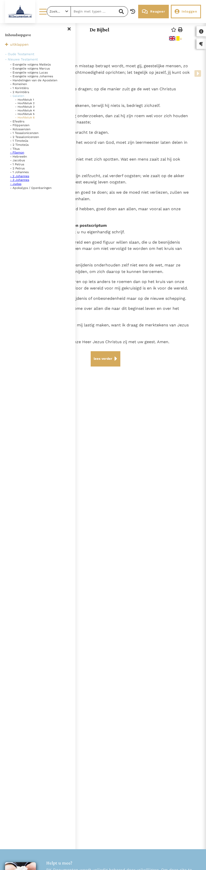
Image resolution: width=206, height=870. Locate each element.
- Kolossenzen (20, 129)
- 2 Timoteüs (19, 145)
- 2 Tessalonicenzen (24, 137)
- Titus (15, 149)
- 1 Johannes (19, 172)
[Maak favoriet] (173, 29)
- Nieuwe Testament (21, 59)
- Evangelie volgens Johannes (31, 76)
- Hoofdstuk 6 (25, 117)
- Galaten (17, 96)
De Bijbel (99, 30)
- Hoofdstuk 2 (24, 103)
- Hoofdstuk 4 (25, 110)
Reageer (157, 11)
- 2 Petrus (17, 168)
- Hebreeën (18, 156)
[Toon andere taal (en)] (172, 38)
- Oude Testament (19, 54)
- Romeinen (18, 84)
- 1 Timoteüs (19, 140)
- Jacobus (17, 160)
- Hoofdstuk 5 (24, 114)
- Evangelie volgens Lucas (29, 72)
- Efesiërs (17, 121)
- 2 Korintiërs (19, 92)
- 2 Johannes (19, 176)
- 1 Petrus (17, 164)
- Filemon (17, 152)
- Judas (15, 184)
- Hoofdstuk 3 (24, 106)
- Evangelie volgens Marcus (30, 68)
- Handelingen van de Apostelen (33, 80)
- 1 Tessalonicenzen (24, 133)
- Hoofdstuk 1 (24, 99)
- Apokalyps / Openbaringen (31, 188)
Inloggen (189, 11)
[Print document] (180, 29)
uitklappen (19, 44)
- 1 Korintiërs (19, 88)
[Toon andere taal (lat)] (179, 38)
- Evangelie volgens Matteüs (30, 64)
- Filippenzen (19, 125)
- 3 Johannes (19, 180)
